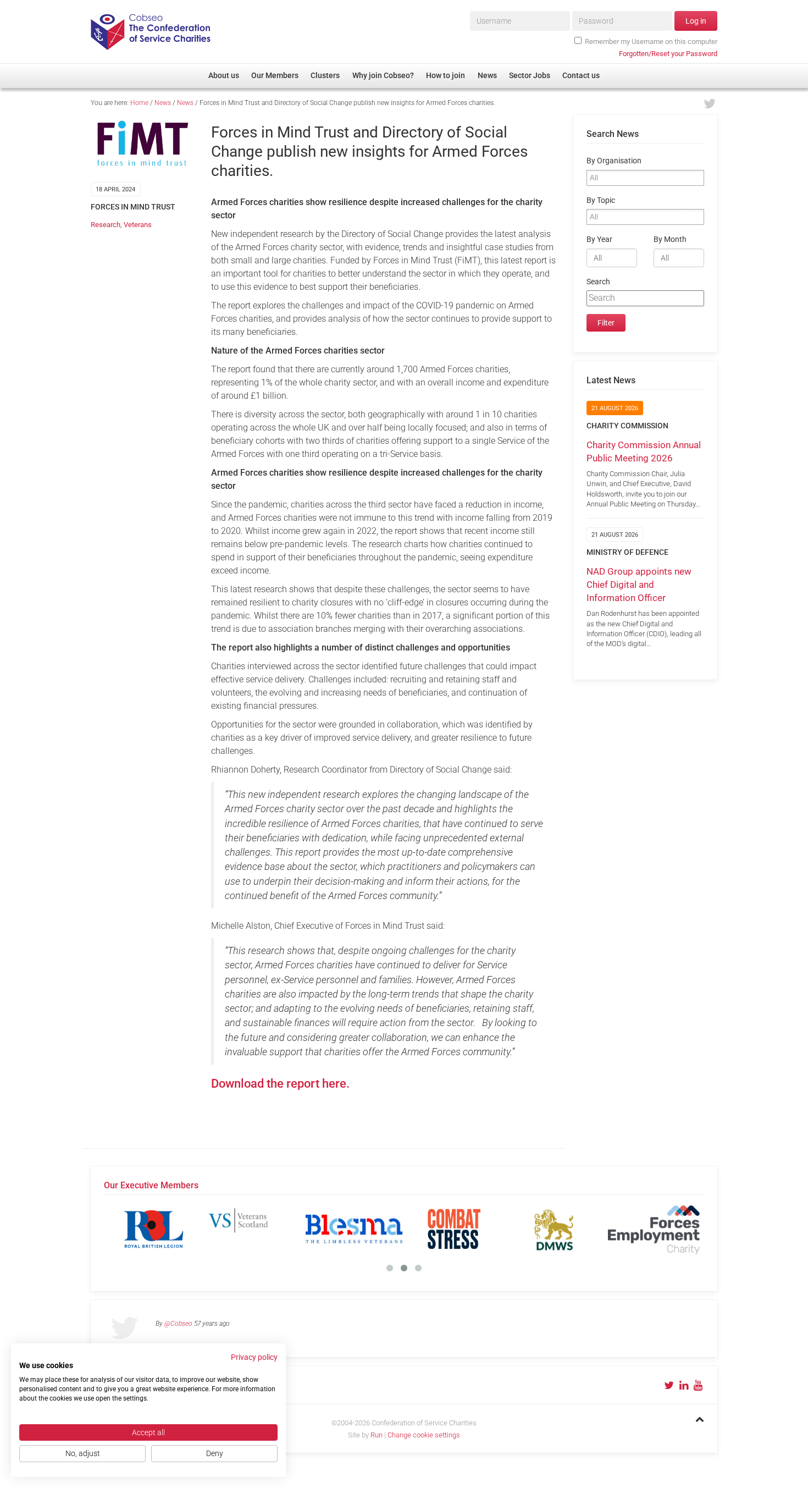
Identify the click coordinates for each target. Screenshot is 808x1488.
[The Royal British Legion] (154, 1229)
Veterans (138, 225)
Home (139, 103)
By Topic (600, 200)
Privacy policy (254, 1357)
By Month (670, 239)
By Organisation (613, 161)
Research (105, 225)
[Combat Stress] (454, 1229)
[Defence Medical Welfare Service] (554, 1229)
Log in (695, 20)
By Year (599, 239)
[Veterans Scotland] (254, 1229)
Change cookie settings (424, 1435)
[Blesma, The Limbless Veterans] (354, 1229)
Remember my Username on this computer (651, 41)
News (162, 103)
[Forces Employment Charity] (654, 1229)
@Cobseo (178, 1323)
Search (598, 281)
